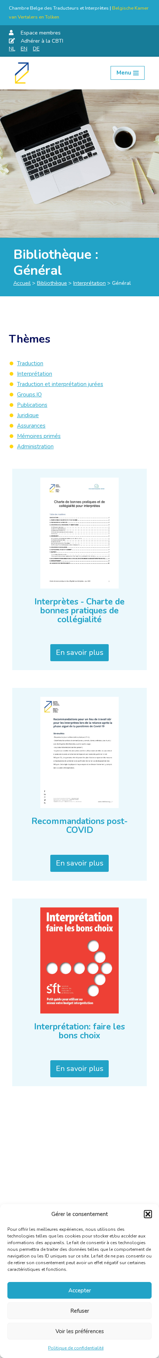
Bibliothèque (52, 283)
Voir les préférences (79, 1331)
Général (37, 270)
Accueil (22, 283)
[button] (148, 1214)
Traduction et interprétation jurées (60, 384)
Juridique (28, 415)
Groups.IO (29, 394)
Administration (35, 446)
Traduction (30, 363)
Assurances (31, 425)
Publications (32, 405)
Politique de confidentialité (76, 1348)
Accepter (79, 1290)
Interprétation (89, 283)
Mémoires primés (39, 436)
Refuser (79, 1311)
